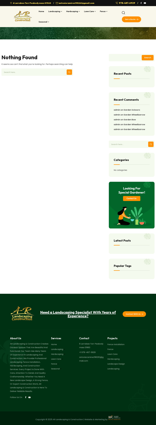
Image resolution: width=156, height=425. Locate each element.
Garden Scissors (132, 110)
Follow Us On (16, 397)
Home (41, 11)
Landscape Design (116, 363)
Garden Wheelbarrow (134, 114)
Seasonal (43, 22)
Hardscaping (72, 11)
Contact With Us (133, 314)
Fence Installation (115, 344)
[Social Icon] (141, 3)
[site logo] (23, 16)
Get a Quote (130, 19)
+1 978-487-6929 (87, 352)
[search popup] (123, 13)
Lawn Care (89, 11)
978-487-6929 (127, 3)
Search (147, 57)
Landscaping (54, 11)
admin (117, 110)
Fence (103, 11)
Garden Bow (130, 119)
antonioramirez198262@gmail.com (76, 3)
